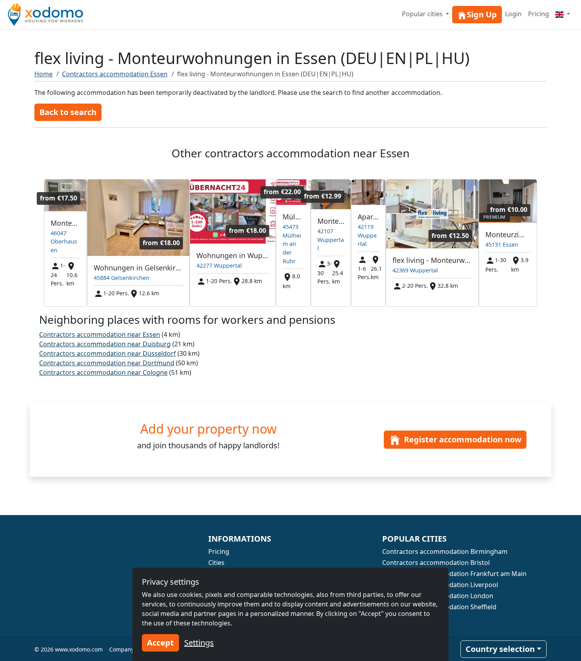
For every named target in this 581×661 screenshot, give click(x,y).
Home (43, 74)
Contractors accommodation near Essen (99, 334)
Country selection (500, 649)
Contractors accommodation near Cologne (103, 372)
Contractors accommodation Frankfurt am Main (454, 573)
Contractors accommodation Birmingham (444, 551)
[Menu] (562, 14)
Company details (131, 649)
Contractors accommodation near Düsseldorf (107, 353)
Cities (216, 562)
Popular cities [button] (423, 13)
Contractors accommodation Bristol (436, 562)
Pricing (538, 13)
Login (513, 13)
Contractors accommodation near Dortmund (106, 363)
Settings (199, 642)
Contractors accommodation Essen (115, 74)
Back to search (68, 112)
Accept (160, 642)
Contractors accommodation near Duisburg (105, 344)
